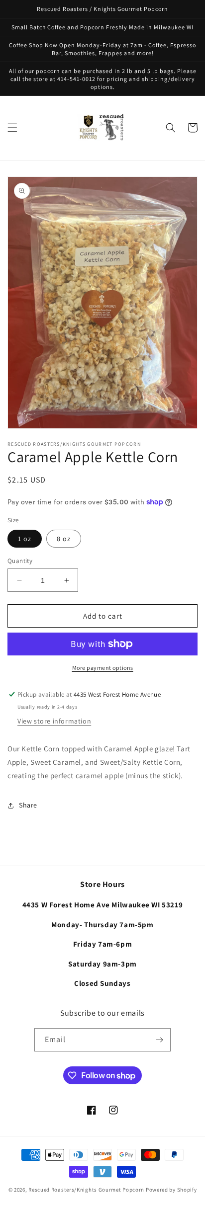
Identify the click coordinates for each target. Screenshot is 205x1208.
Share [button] (28, 805)
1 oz (24, 538)
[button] (12, 128)
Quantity (19, 561)
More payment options (102, 667)
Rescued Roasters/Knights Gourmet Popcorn (86, 1189)
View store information (54, 721)
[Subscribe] (159, 1039)
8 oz (64, 538)
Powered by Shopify (171, 1189)
